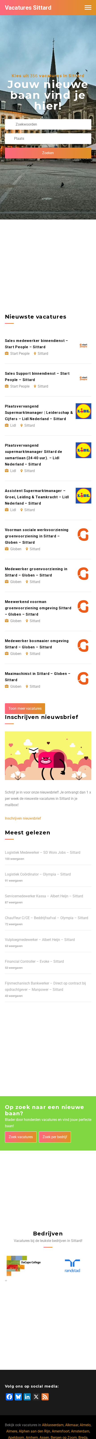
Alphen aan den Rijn (34, 1431)
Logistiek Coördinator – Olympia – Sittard (38, 874)
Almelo (85, 1425)
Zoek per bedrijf (55, 1137)
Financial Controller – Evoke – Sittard (34, 961)
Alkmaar (71, 1425)
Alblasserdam (53, 1425)
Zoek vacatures (21, 1137)
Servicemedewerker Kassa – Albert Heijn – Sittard (44, 896)
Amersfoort (60, 1431)
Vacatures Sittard (28, 7)
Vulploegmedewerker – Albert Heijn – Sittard (40, 940)
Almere (11, 1431)
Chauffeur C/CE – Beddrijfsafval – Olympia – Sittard (46, 918)
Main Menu (88, 7)
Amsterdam (80, 1431)
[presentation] (5, 1280)
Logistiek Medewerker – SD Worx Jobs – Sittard (42, 852)
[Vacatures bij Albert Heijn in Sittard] (73, 1266)
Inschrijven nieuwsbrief (23, 818)
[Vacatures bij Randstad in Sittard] (24, 1266)
